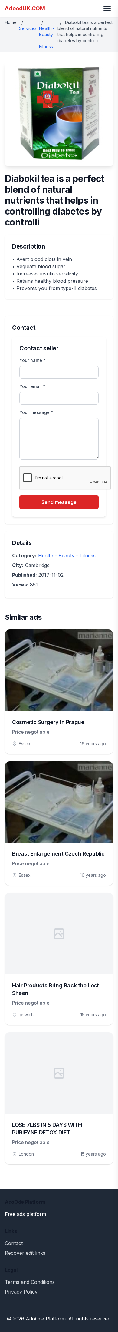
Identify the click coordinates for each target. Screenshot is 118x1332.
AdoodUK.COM (25, 8)
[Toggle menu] (107, 8)
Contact (14, 1243)
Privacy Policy (21, 1292)
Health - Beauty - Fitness (67, 555)
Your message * (36, 412)
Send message (59, 502)
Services (28, 28)
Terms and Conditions (30, 1282)
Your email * (32, 386)
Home (11, 22)
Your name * (32, 360)
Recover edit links (25, 1253)
